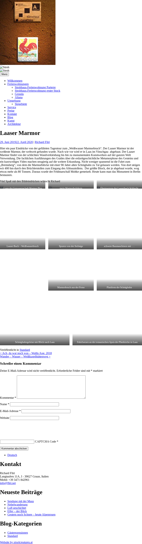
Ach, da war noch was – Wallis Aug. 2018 (26, 353)
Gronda (19, 94)
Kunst (10, 120)
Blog (10, 117)
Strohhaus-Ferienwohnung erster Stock (37, 90)
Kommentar (8, 397)
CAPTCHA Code (45, 441)
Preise (10, 110)
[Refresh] (27, 426)
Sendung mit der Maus (20, 501)
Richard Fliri (42, 142)
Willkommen (14, 80)
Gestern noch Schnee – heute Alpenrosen (31, 514)
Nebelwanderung (17, 504)
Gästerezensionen (17, 532)
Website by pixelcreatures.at (16, 542)
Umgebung (14, 100)
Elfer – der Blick (17, 511)
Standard (25, 349)
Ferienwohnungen (18, 84)
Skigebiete (21, 104)
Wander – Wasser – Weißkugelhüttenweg (25, 356)
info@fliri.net (8, 483)
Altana (19, 97)
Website (4, 417)
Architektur (14, 124)
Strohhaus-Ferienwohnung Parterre (35, 87)
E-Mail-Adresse (10, 411)
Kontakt (12, 114)
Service (11, 107)
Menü (4, 74)
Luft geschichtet (16, 507)
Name (4, 404)
